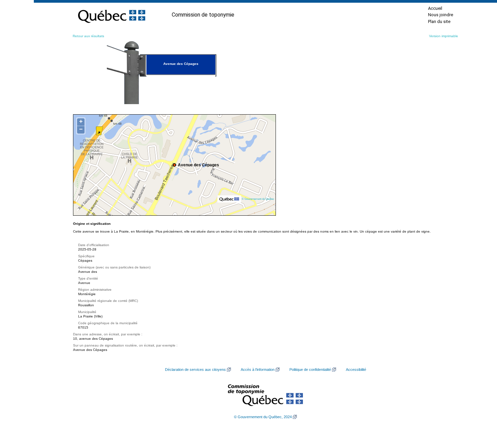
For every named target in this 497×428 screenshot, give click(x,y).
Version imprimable (443, 36)
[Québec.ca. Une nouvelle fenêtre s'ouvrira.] (111, 15)
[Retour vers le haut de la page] (480, 391)
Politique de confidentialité (310, 369)
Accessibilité (356, 369)
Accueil (435, 8)
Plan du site (439, 21)
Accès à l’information (258, 369)
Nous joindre (440, 14)
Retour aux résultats (88, 36)
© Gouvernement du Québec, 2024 (263, 417)
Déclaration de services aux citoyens (195, 369)
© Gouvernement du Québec (258, 198)
